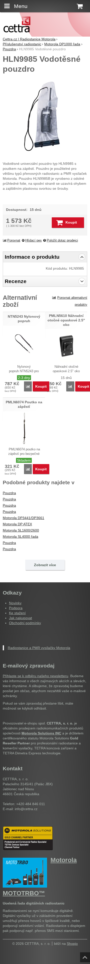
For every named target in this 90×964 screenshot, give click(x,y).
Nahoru (85, 956)
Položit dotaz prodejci (62, 240)
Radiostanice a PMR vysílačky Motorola (39, 648)
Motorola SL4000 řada (20, 537)
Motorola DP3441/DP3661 (23, 518)
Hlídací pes (33, 240)
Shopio (72, 944)
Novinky (15, 603)
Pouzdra (9, 493)
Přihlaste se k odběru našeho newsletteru (35, 676)
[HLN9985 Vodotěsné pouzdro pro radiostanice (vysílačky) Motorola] (45, 116)
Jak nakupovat (20, 618)
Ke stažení (17, 613)
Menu (21, 6)
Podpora (15, 608)
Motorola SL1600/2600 (21, 530)
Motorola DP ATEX (17, 524)
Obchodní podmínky (25, 623)
